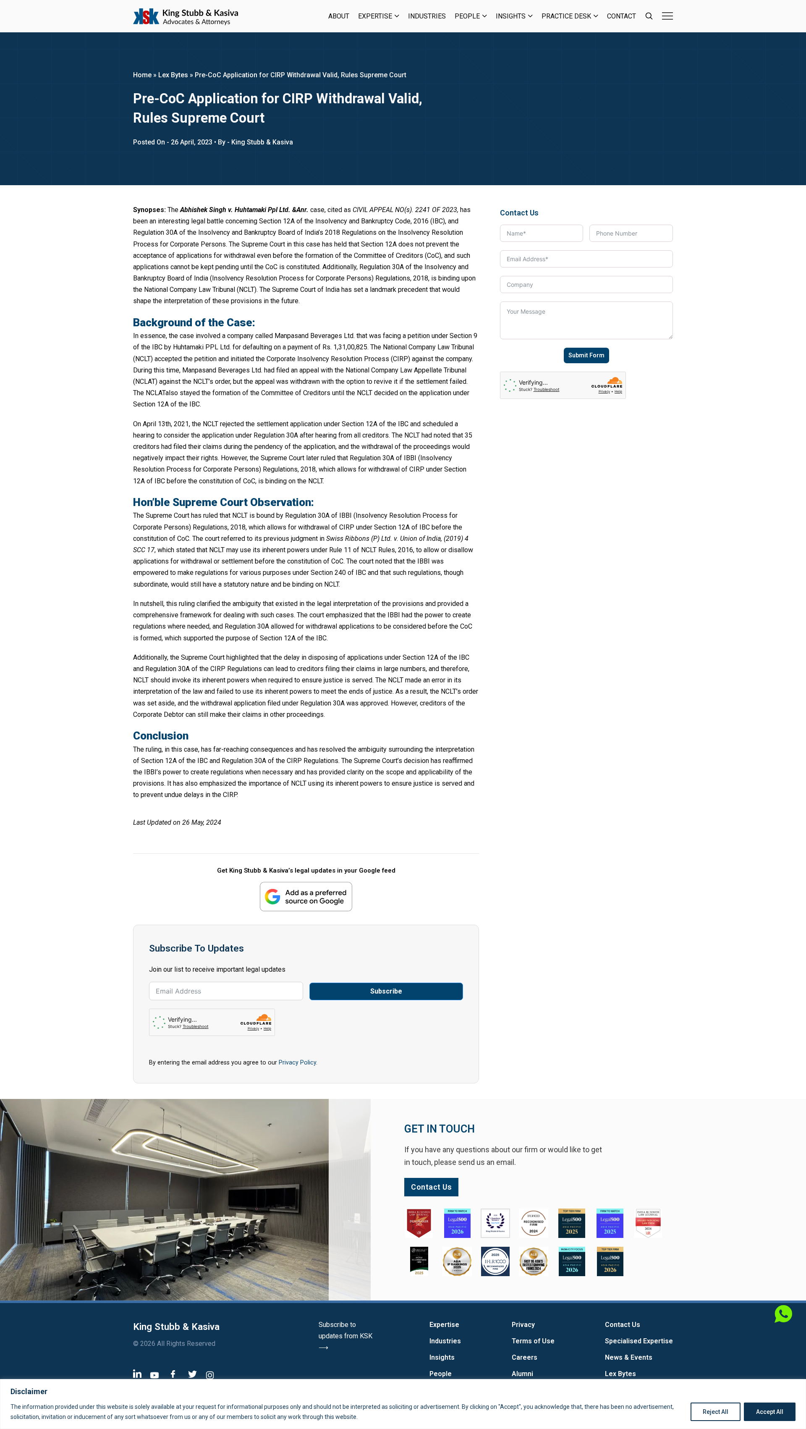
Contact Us (622, 1325)
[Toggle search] (649, 16)
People (467, 16)
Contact (621, 16)
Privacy (523, 1325)
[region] (403, 1404)
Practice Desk (566, 16)
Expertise (375, 16)
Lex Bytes (173, 75)
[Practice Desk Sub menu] (596, 16)
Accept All (769, 1411)
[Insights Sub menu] (530, 16)
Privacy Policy (297, 1062)
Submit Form (586, 355)
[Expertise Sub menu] (397, 16)
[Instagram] (210, 1374)
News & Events (628, 1357)
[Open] (667, 15)
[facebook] (172, 1373)
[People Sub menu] (484, 16)
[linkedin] (137, 1372)
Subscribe (386, 991)
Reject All (715, 1411)
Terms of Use (533, 1341)
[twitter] (192, 1373)
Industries (427, 16)
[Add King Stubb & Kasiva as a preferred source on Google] (306, 896)
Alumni (522, 1374)
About (338, 16)
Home (142, 75)
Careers (524, 1357)
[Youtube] (154, 1374)
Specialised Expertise (639, 1341)
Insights (511, 16)
